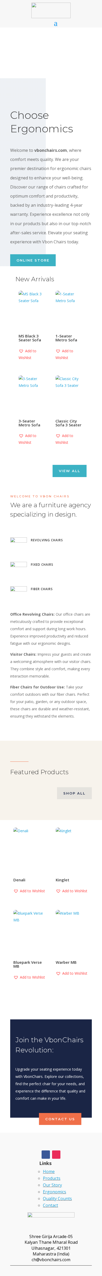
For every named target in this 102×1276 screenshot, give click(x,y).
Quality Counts (57, 1198)
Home (49, 1171)
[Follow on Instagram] (56, 1154)
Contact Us (60, 1119)
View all (69, 471)
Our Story (52, 1185)
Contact (50, 1205)
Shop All (74, 793)
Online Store (32, 260)
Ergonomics (54, 1192)
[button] (33, 354)
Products (51, 1178)
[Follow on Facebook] (46, 1154)
